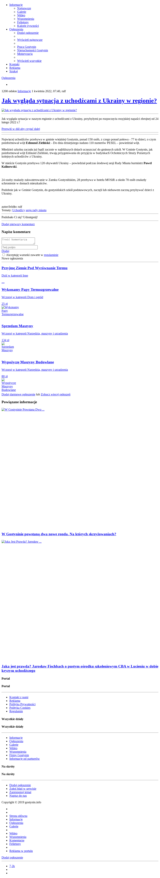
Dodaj (5, 251)
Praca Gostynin (26, 46)
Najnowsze (24, 8)
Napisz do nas (18, 795)
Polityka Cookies (19, 707)
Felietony (23, 22)
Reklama (14, 67)
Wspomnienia (25, 18)
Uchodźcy (18, 210)
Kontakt (14, 64)
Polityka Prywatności (22, 704)
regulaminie (51, 255)
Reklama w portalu (21, 851)
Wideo (21, 15)
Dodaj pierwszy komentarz (18, 224)
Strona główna (18, 816)
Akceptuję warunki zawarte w (31, 255)
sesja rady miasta (36, 210)
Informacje (16, 4)
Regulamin (16, 711)
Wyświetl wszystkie (29, 60)
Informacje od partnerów (24, 758)
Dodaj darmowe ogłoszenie (18, 394)
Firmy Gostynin (19, 755)
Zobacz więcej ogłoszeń (55, 394)
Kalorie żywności (28, 25)
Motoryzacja (25, 53)
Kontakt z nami (18, 697)
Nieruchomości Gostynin (32, 50)
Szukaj (13, 71)
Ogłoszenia (16, 29)
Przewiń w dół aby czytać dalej (21, 129)
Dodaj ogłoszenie (28, 32)
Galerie (21, 11)
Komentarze (16, 840)
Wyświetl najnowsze (30, 39)
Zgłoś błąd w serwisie (22, 788)
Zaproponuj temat (20, 792)
